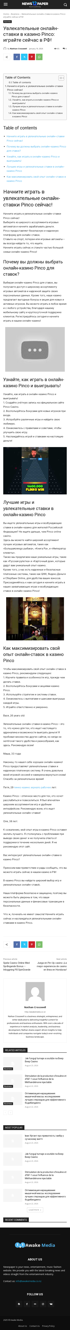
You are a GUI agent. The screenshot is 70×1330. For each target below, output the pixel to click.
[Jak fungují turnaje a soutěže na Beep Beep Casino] (12, 1063)
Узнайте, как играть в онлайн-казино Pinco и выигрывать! (35, 101)
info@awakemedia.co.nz (28, 1281)
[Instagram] (43, 1304)
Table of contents (22, 82)
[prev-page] (5, 1113)
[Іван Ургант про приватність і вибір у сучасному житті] (12, 1141)
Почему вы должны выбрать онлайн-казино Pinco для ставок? (35, 95)
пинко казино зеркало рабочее (32, 787)
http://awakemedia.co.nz (35, 1012)
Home (6, 14)
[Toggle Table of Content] (59, 78)
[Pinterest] (31, 57)
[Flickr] (35, 1304)
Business (15, 14)
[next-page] (10, 1113)
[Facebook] (17, 57)
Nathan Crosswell (18, 48)
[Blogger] (19, 1304)
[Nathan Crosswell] (5, 48)
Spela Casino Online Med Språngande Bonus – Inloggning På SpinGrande (16, 966)
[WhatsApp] (39, 57)
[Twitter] (24, 57)
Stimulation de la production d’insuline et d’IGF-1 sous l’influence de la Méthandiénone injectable (45, 1079)
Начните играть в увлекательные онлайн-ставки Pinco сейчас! (35, 88)
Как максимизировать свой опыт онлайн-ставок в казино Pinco (37, 115)
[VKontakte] (51, 1304)
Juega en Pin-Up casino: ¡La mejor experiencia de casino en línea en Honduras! (52, 966)
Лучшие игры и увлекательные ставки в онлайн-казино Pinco (37, 108)
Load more (34, 1209)
